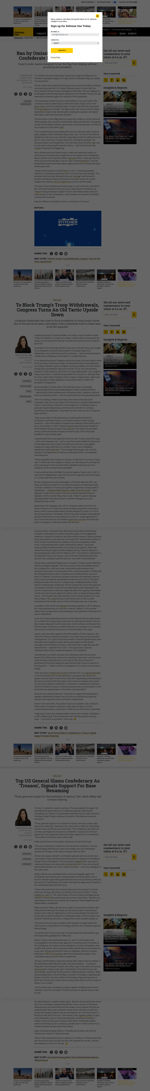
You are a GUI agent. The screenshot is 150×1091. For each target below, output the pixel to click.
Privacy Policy (55, 57)
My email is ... (56, 31)
